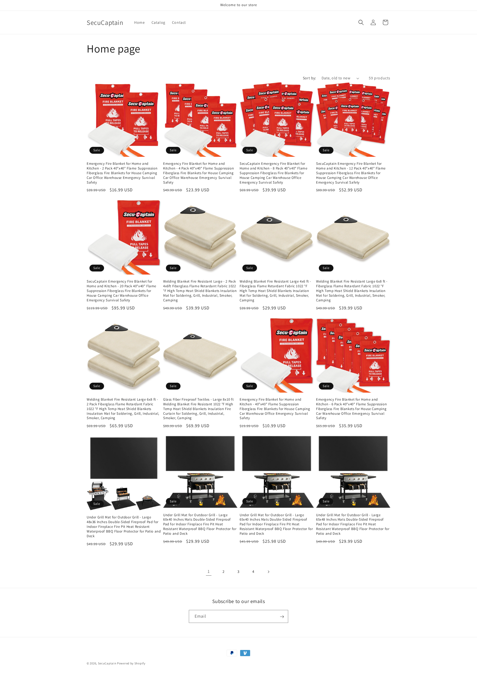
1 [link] (209, 571)
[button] (361, 22)
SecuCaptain (107, 663)
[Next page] (268, 572)
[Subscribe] (282, 616)
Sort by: (309, 77)
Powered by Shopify (131, 663)
